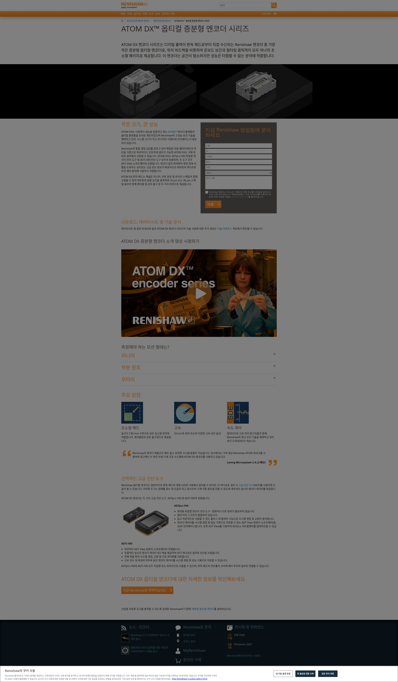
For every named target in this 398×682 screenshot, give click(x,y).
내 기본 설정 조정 (283, 673)
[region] (199, 674)
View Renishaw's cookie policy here (189, 678)
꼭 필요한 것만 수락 (305, 673)
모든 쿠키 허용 (328, 673)
